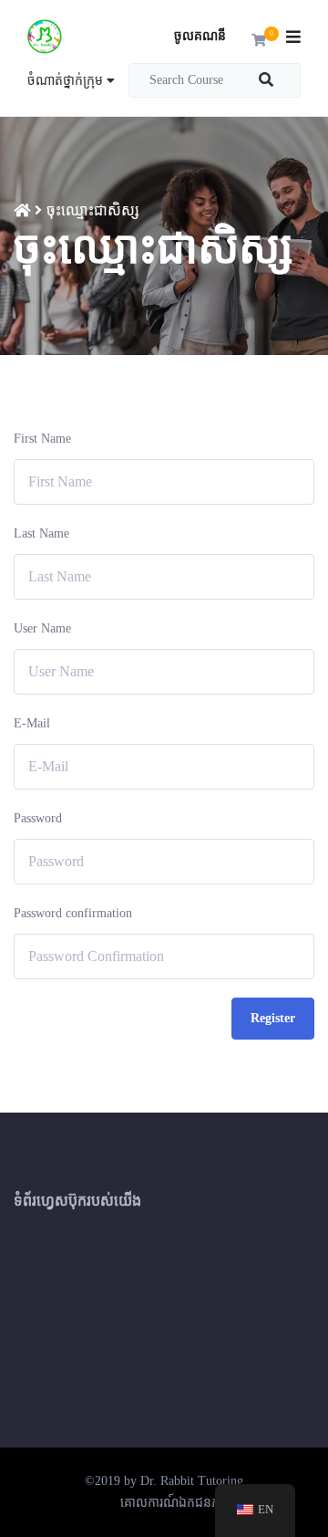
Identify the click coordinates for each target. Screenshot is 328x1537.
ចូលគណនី (200, 36)
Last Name (41, 533)
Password (38, 818)
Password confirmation (73, 913)
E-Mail (32, 723)
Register (273, 1018)
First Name (42, 438)
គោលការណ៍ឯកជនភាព (175, 1503)
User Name (42, 628)
